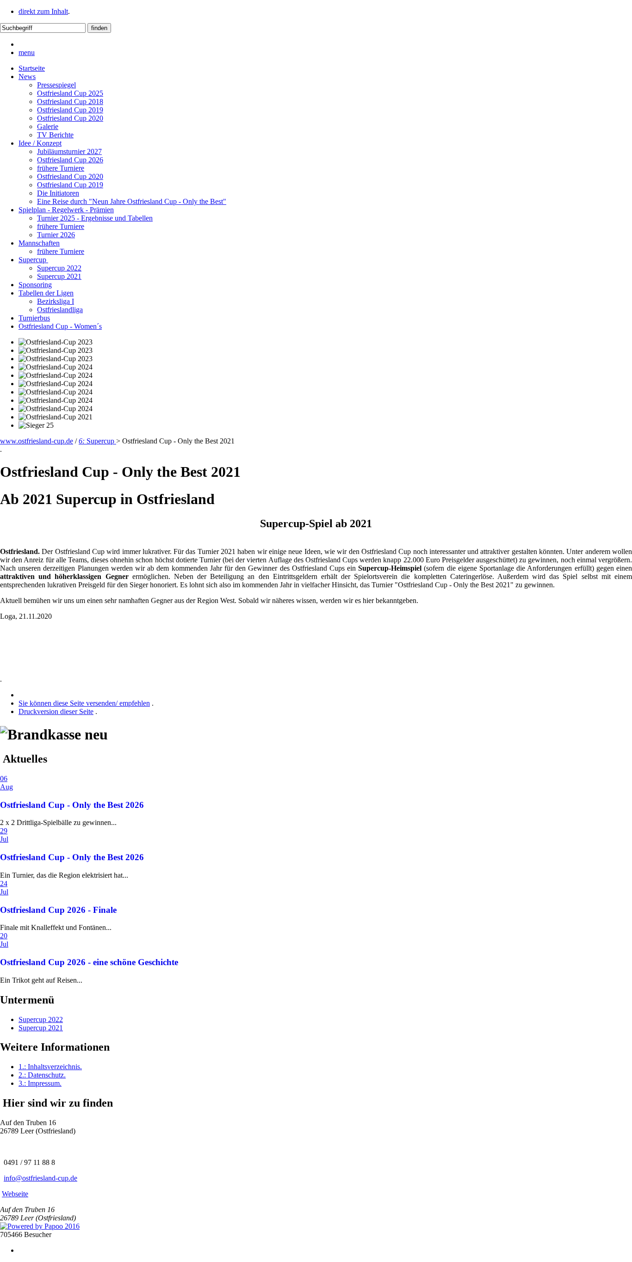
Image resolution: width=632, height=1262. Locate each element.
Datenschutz (42, 1075)
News (27, 76)
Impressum (40, 1083)
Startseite (32, 68)
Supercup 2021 (59, 276)
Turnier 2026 (56, 235)
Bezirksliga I (55, 301)
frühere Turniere (60, 168)
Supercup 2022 (59, 268)
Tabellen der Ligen (46, 293)
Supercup (33, 260)
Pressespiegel (56, 85)
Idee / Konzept (40, 143)
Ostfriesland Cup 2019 (70, 110)
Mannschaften (39, 243)
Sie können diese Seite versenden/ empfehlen (84, 703)
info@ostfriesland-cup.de (40, 1178)
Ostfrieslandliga (60, 310)
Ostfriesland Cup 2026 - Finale (58, 910)
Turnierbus (34, 318)
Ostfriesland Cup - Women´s (60, 326)
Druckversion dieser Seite (56, 711)
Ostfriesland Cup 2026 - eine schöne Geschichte (89, 962)
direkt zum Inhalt (43, 11)
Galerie (47, 126)
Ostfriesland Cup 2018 (70, 101)
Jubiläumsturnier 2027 (69, 151)
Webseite (15, 1194)
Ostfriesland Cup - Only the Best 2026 (72, 805)
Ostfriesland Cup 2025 (70, 93)
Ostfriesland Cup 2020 (70, 118)
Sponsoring (35, 285)
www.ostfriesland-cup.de (36, 441)
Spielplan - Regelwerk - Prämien (66, 210)
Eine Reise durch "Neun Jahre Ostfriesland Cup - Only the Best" (131, 201)
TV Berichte (55, 135)
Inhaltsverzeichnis (50, 1067)
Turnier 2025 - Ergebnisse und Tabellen (95, 218)
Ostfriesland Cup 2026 (70, 160)
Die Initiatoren (58, 193)
